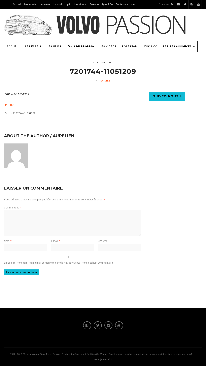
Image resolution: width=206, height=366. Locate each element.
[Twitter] (98, 325)
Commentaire (13, 207)
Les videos (80, 4)
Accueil (16, 4)
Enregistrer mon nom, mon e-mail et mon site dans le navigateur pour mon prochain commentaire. (58, 262)
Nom (7, 241)
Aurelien (63, 135)
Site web (102, 241)
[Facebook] (87, 325)
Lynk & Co (107, 4)
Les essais (30, 4)
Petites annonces (126, 4)
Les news (45, 4)
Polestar (94, 4)
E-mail (55, 241)
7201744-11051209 (103, 71)
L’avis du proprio (62, 4)
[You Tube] (119, 325)
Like (106, 80)
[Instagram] (108, 325)
